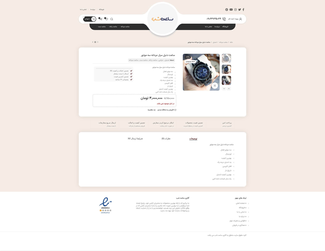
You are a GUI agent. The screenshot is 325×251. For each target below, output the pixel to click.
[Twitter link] (239, 9)
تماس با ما (241, 212)
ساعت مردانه (223, 42)
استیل (214, 42)
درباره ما (242, 216)
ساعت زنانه (153, 60)
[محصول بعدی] (92, 42)
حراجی (161, 60)
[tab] (193, 138)
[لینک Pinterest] (227, 9)
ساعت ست (144, 60)
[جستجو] (111, 19)
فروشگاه (242, 207)
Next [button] (224, 89)
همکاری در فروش (238, 225)
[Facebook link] (243, 9)
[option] (226, 58)
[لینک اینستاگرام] (235, 9)
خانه (231, 42)
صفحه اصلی (240, 203)
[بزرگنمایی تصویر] (215, 85)
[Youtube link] (231, 9)
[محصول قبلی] (97, 42)
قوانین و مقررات (237, 220)
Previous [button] (229, 89)
